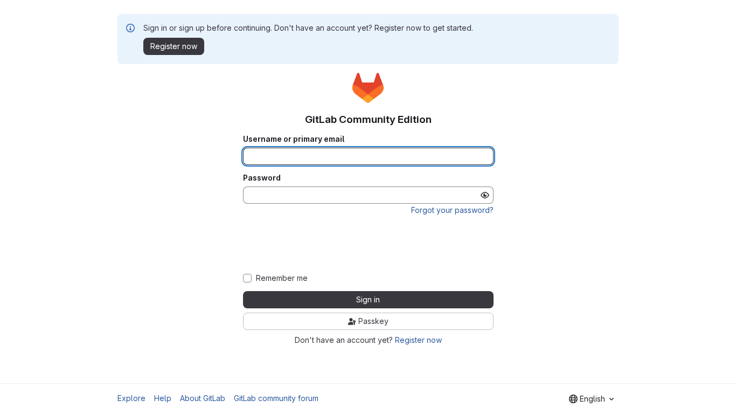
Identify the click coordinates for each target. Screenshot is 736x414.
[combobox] (591, 398)
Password (262, 178)
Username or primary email (293, 139)
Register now (418, 339)
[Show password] (485, 195)
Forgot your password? (452, 210)
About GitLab (202, 398)
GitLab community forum (276, 398)
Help (162, 398)
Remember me (282, 278)
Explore (131, 398)
